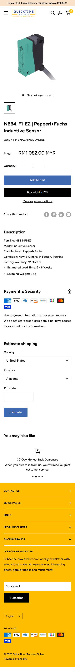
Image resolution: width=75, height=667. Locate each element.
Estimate (16, 412)
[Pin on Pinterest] (54, 214)
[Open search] (53, 13)
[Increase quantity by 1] (43, 166)
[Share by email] (68, 214)
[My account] (60, 13)
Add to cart (37, 180)
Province (9, 370)
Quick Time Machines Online (24, 139)
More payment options (37, 201)
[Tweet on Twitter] (61, 214)
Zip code (10, 388)
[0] (68, 13)
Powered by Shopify (15, 658)
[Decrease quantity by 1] (23, 166)
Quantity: (10, 166)
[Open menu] (6, 12)
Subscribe (16, 598)
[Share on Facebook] (46, 214)
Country (9, 352)
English (10, 616)
